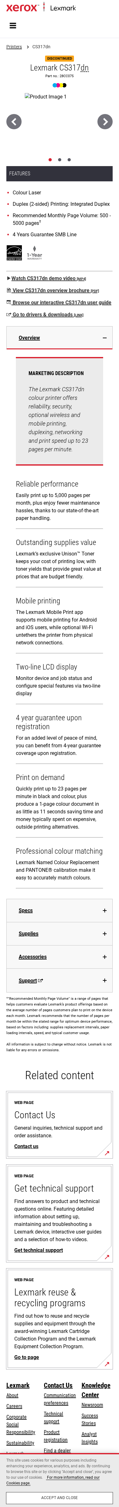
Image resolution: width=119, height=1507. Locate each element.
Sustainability (20, 1443)
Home (81, 8)
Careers (14, 1406)
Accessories (33, 957)
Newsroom (92, 1405)
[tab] (50, 159)
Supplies (28, 934)
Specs (26, 910)
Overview (29, 338)
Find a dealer (57, 1451)
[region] (59, 1480)
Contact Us (58, 1385)
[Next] (105, 121)
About (12, 1395)
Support (28, 981)
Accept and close (59, 1498)
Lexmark (18, 1385)
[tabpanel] (59, 624)
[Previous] (14, 121)
